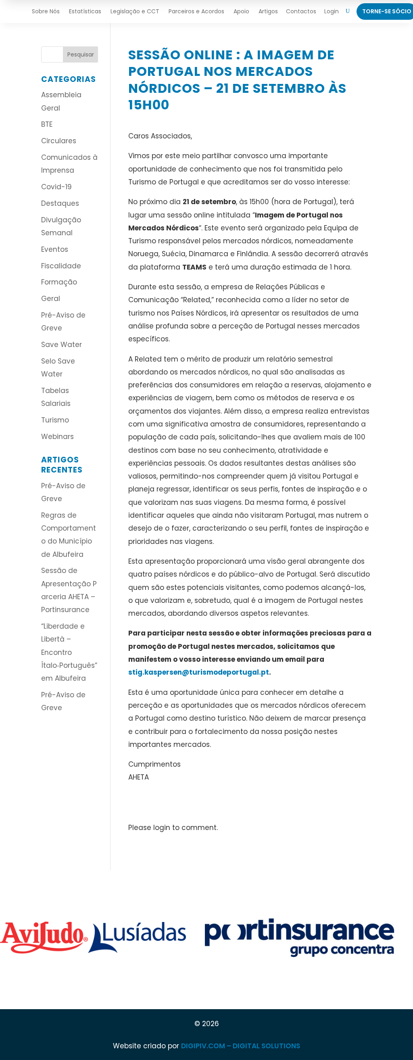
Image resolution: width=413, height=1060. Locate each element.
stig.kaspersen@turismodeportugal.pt (198, 672)
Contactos (301, 11)
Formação (59, 282)
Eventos (54, 249)
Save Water (61, 344)
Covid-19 (56, 187)
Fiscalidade (61, 266)
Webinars (57, 436)
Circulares (58, 141)
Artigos (268, 11)
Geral (50, 298)
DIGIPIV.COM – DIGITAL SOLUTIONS (240, 1046)
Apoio (241, 11)
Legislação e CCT (135, 11)
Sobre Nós (46, 11)
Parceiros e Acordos (196, 11)
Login (331, 11)
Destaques (60, 203)
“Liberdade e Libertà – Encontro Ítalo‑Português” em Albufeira (69, 652)
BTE (46, 124)
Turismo (55, 420)
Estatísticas (85, 11)
